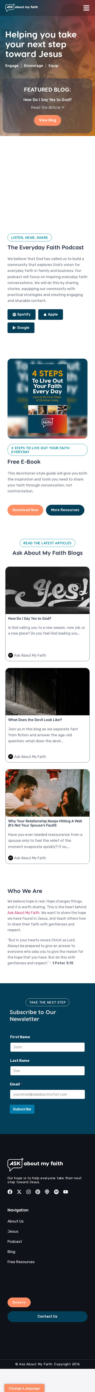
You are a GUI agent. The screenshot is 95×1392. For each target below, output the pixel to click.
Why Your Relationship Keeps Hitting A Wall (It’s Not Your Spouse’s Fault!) (45, 823)
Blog (11, 1251)
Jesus (13, 1231)
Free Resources (21, 1262)
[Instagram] (28, 1191)
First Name (20, 1037)
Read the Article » (47, 107)
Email (16, 1084)
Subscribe (22, 1109)
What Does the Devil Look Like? (35, 720)
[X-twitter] (19, 1191)
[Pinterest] (37, 1191)
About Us (16, 1221)
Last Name (19, 1061)
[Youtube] (65, 1191)
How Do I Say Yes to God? (47, 99)
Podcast (15, 1241)
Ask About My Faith (24, 913)
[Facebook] (10, 1191)
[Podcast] (47, 1191)
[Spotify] (56, 1191)
